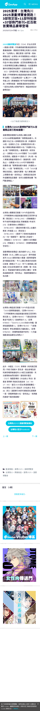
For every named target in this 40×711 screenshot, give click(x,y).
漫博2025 (19, 469)
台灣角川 (9, 472)
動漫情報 (9, 469)
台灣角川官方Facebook (20, 429)
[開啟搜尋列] (25, 4)
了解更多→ (16, 709)
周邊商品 (18, 472)
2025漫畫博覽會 (9, 44)
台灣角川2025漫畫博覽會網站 (20, 423)
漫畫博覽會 (28, 469)
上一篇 (5, 436)
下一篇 (34, 436)
